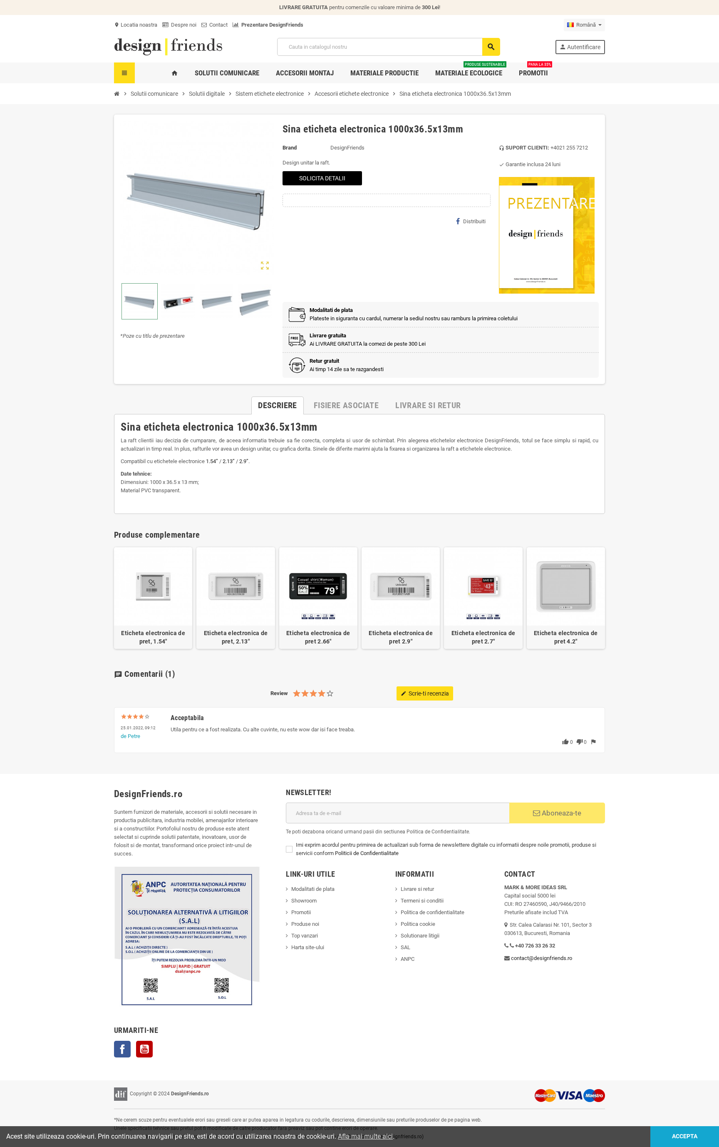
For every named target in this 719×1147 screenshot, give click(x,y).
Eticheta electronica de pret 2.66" (318, 637)
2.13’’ (229, 461)
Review (279, 693)
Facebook (122, 1049)
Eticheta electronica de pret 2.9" (400, 637)
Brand (290, 148)
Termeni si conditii (422, 901)
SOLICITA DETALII (322, 178)
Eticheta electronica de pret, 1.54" (153, 637)
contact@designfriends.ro (541, 958)
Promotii (301, 912)
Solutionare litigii (420, 936)
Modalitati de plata (313, 889)
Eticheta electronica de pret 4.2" (566, 637)
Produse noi (305, 924)
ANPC (407, 959)
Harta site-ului (307, 947)
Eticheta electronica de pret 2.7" (483, 637)
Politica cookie (418, 924)
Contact (217, 25)
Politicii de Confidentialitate (367, 853)
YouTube (144, 1049)
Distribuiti (474, 221)
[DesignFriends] (168, 46)
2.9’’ (243, 461)
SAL (405, 947)
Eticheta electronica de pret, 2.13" (236, 637)
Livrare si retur (417, 889)
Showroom (304, 901)
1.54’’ (212, 461)
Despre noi (182, 25)
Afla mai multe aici (365, 1136)
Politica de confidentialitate (432, 912)
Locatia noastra (135, 25)
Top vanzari (304, 936)
